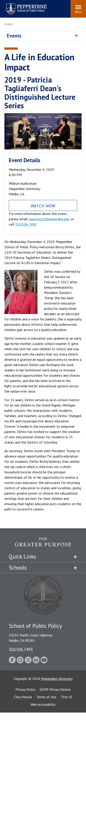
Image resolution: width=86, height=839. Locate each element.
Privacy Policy (25, 689)
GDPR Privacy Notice (55, 689)
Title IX (66, 697)
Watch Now (43, 206)
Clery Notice (23, 697)
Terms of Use (46, 697)
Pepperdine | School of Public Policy (22, 6)
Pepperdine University (57, 678)
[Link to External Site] (43, 544)
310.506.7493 (21, 649)
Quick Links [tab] (22, 556)
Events (14, 35)
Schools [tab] (18, 567)
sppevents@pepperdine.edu (48, 219)
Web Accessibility (43, 704)
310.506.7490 (25, 224)
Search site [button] (7, 6)
